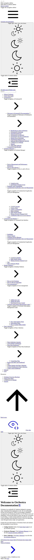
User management (12, 284)
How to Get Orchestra (13, 281)
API (8, 364)
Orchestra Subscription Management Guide (18, 304)
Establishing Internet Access (18, 184)
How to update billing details (18, 324)
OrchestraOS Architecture (17, 135)
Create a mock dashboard (13, 368)
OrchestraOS (7, 97)
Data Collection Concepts (14, 342)
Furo (8, 558)
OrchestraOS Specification (14, 147)
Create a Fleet (14, 208)
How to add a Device (12, 167)
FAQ (5, 371)
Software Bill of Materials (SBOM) (20, 141)
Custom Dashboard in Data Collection (17, 367)
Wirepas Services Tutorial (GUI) (19, 214)
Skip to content (4, 6)
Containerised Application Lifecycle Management (20, 239)
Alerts (8, 217)
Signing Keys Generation (17, 138)
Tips (8, 262)
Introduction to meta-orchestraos (19, 130)
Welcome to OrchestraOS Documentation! (18, 113)
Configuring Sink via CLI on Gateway (21, 215)
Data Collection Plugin (13, 263)
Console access (14, 183)
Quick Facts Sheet (8, 378)
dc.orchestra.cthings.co (10, 537)
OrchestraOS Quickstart (17, 132)
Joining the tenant (15, 301)
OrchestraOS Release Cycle (18, 139)
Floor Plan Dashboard (13, 345)
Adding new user (15, 300)
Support (13, 144)
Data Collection (8, 326)
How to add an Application (14, 282)
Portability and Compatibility (14, 186)
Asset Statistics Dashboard (14, 343)
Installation (10, 234)
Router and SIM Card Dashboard (16, 362)
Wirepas (6, 370)
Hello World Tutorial (16, 212)
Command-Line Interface (10, 218)
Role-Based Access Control (18, 303)
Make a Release (15, 211)
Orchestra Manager (9, 148)
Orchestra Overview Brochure (12, 377)
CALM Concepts (15, 206)
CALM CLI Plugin (16, 257)
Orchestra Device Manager (14, 237)
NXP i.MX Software (16, 145)
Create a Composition (16, 209)
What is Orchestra (8, 94)
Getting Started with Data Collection (16, 365)
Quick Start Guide (8, 96)
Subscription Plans (15, 323)
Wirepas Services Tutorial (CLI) (19, 260)
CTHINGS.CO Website (17, 142)
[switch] (11, 97)
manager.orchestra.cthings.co (15, 532)
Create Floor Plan (15, 361)
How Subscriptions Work (17, 321)
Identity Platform (8, 265)
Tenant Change (11, 236)
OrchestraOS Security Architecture (20, 136)
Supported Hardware (16, 133)
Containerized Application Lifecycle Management (20, 187)
